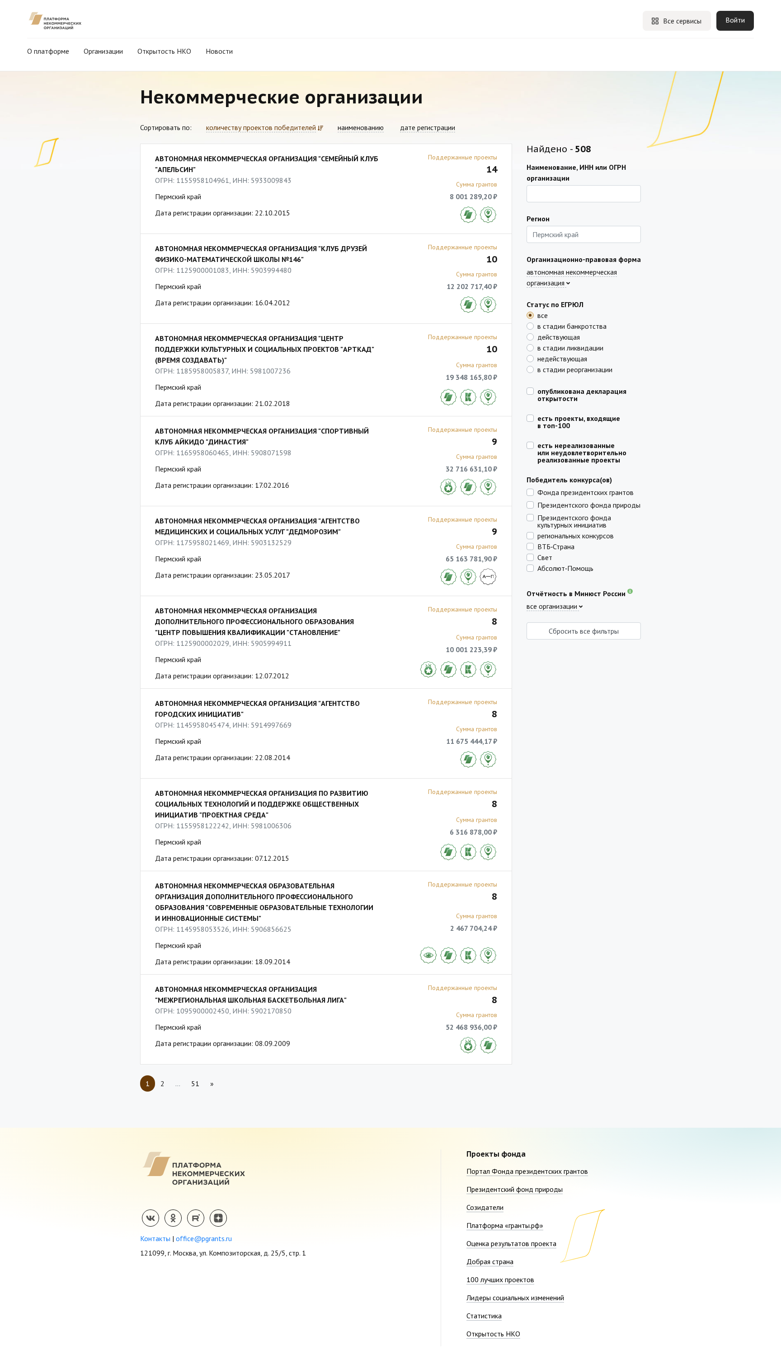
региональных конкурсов (575, 535)
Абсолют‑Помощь (565, 568)
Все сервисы (682, 20)
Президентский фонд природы (514, 1189)
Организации (103, 51)
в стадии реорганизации (574, 369)
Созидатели (484, 1207)
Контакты (155, 1238)
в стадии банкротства (572, 326)
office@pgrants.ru (204, 1238)
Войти (735, 19)
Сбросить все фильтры (584, 630)
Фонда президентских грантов (585, 492)
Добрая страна (489, 1261)
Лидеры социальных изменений (515, 1297)
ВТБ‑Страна (555, 546)
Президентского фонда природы (588, 504)
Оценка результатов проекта (511, 1243)
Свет (544, 557)
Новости (219, 51)
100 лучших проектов (500, 1279)
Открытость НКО (164, 51)
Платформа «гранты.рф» (504, 1225)
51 (195, 1083)
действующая (558, 336)
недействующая (562, 358)
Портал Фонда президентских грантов (527, 1171)
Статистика (484, 1315)
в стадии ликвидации (570, 347)
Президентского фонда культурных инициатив (574, 520)
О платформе (48, 51)
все (542, 315)
